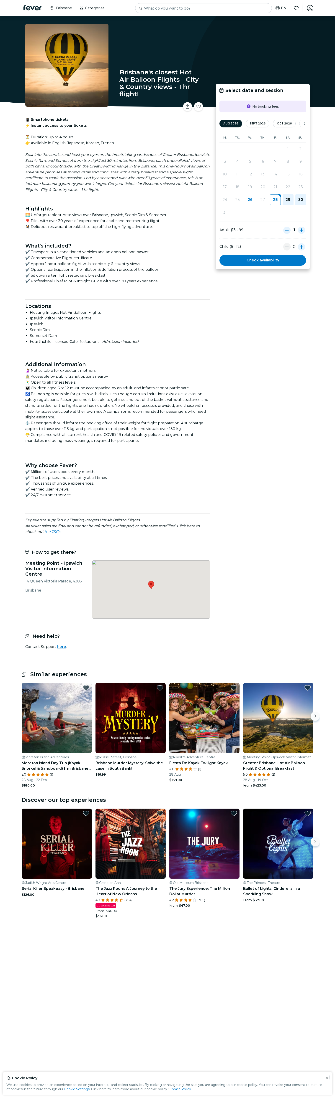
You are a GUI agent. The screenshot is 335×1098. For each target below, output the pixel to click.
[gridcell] (275, 199)
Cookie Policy (180, 1089)
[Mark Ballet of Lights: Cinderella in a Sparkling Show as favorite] (308, 813)
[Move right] (315, 716)
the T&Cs (52, 531)
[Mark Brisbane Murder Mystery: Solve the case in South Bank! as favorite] (160, 688)
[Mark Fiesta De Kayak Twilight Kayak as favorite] (234, 688)
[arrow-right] (304, 123)
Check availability (263, 260)
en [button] (283, 8)
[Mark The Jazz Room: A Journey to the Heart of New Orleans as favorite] (160, 813)
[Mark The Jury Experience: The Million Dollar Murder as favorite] (234, 813)
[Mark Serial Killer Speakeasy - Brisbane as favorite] (86, 813)
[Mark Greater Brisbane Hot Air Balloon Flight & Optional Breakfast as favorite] (308, 688)
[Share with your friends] (187, 106)
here (61, 647)
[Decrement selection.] (287, 230)
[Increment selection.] (301, 230)
